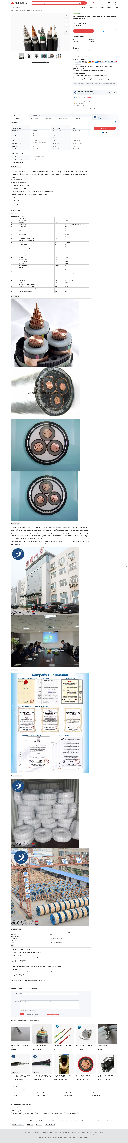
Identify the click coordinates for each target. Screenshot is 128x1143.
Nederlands (67, 1134)
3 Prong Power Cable (57, 1113)
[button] (86, 118)
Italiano (56, 1134)
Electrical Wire (94, 1098)
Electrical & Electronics (19, 10)
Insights (101, 1132)
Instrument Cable (68, 1095)
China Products (35, 1132)
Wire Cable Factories (43, 1120)
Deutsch (61, 1134)
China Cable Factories (17, 1120)
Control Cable (14, 1095)
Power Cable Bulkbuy (50, 1124)
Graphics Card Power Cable (71, 1113)
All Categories (16, 7)
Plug (37, 1113)
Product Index (89, 1132)
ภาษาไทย (88, 1134)
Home (12, 10)
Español (34, 1134)
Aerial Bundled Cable (68, 1092)
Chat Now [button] (107, 31)
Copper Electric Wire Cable (18, 1124)
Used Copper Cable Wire (69, 1120)
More (12, 1127)
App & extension (99, 7)
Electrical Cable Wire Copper (97, 1120)
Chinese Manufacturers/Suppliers (46, 1132)
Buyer (83, 7)
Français (44, 1134)
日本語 (80, 1134)
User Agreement (72, 1137)
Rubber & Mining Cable (69, 1098)
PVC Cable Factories (56, 1120)
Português (39, 1134)
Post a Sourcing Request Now (52, 1014)
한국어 (76, 1134)
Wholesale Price (66, 1132)
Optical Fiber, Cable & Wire (30, 10)
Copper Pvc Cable (111, 1120)
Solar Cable (13, 1098)
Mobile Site (96, 1132)
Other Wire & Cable (28, 1113)
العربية (72, 1134)
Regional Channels (81, 1132)
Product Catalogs (31, 1089)
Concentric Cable (41, 1095)
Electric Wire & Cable (16, 1113)
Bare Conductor (94, 1092)
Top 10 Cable (30, 1124)
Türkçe (93, 1134)
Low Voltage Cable (41, 1092)
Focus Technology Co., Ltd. (54, 1137)
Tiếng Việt (98, 1134)
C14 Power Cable (45, 1113)
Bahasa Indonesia (105, 1134)
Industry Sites (73, 1132)
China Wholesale (58, 1132)
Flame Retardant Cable (96, 1095)
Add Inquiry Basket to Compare (40, 62)
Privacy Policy (86, 1137)
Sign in (115, 4)
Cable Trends (39, 1124)
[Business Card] (115, 122)
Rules (116, 7)
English (29, 1134)
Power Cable (39, 10)
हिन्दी (84, 1134)
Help (91, 7)
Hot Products (27, 1132)
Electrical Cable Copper (83, 1120)
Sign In (75, 109)
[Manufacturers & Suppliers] (19, 3)
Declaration (79, 1137)
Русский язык (51, 1134)
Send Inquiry (83, 31)
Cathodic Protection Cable (43, 1098)
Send (22, 1014)
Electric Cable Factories (30, 1120)
